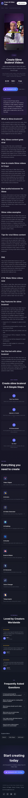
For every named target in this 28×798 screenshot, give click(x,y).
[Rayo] (15, 794)
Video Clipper (12, 737)
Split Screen (20, 737)
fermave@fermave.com (9, 789)
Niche (6, 8)
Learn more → (22, 89)
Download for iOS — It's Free (15, 772)
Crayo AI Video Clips (8, 3)
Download (22, 3)
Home (2, 8)
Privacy (18, 787)
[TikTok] (4, 794)
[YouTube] (11, 794)
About (13, 787)
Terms (22, 787)
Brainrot (4, 737)
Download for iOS (11, 89)
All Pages (9, 787)
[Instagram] (7, 794)
